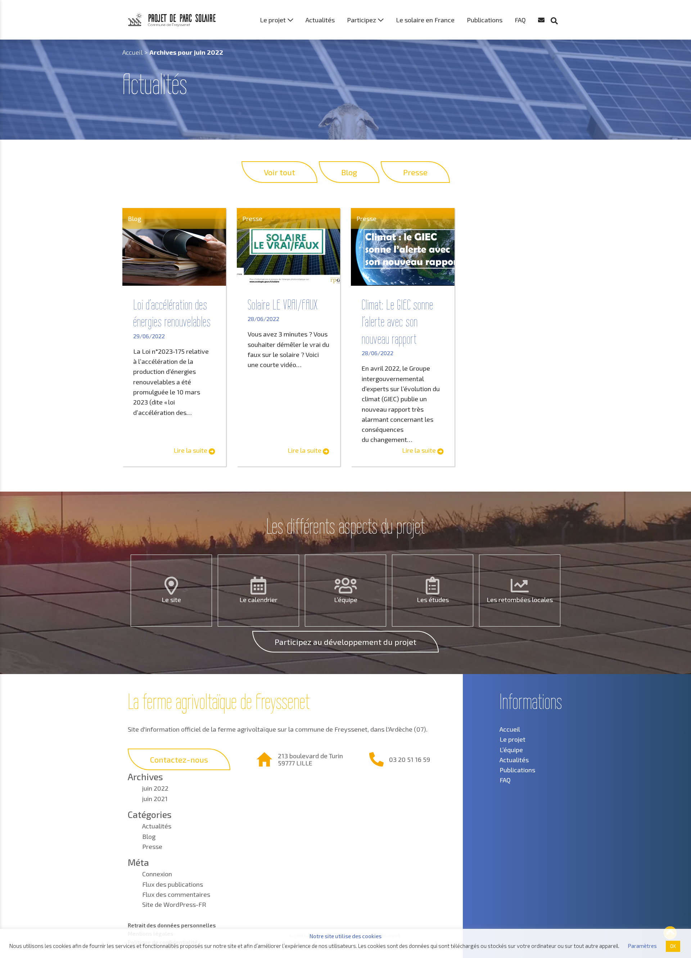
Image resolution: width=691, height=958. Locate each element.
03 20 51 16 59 (409, 759)
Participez (361, 20)
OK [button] (673, 946)
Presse (152, 846)
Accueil (132, 52)
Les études (433, 600)
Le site (171, 600)
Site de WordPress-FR (174, 904)
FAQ (520, 20)
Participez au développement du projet (345, 641)
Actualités (320, 20)
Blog (148, 836)
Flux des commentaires (176, 894)
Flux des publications (172, 884)
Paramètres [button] (642, 946)
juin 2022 (155, 788)
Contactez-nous (179, 759)
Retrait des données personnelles (172, 925)
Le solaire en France (425, 20)
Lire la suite (191, 450)
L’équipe (345, 600)
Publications (484, 20)
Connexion (157, 874)
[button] (558, 7)
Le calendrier (258, 600)
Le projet (273, 20)
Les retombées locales (520, 600)
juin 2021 (155, 799)
